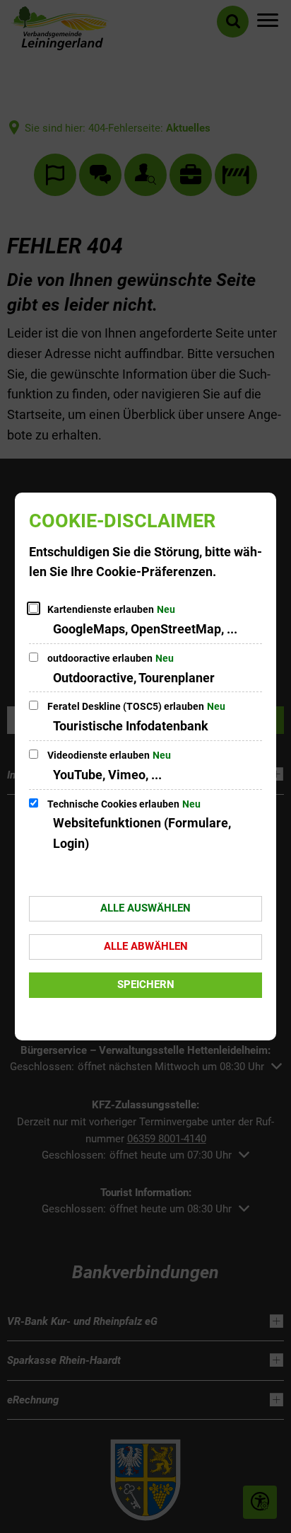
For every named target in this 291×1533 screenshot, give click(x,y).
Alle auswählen (145, 908)
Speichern (145, 984)
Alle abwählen (146, 946)
